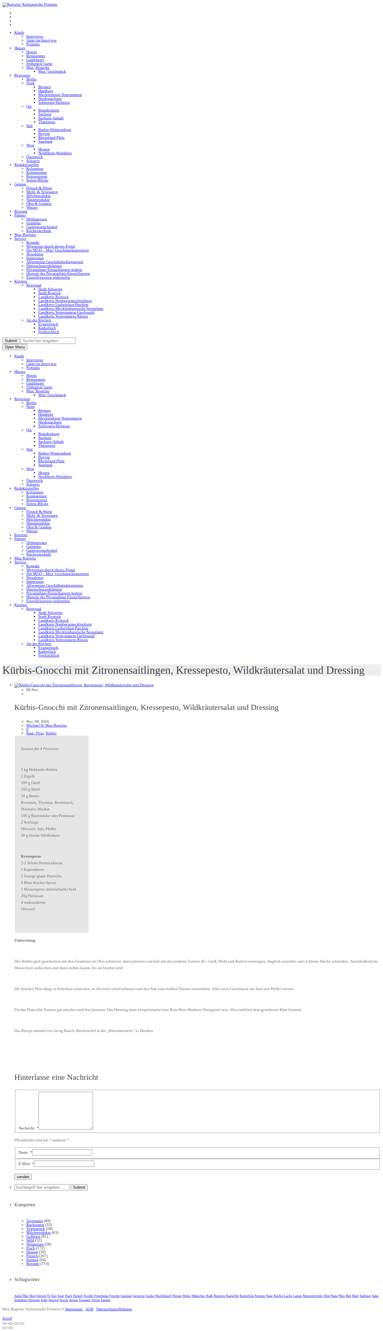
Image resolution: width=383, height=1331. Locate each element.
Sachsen (44, 114)
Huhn (187, 1296)
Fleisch (32, 1256)
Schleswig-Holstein (54, 102)
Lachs (288, 1296)
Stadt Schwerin (50, 289)
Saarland (45, 141)
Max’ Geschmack (52, 71)
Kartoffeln (247, 1296)
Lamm (297, 1296)
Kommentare (36, 172)
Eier (54, 1296)
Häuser (19, 48)
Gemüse (126, 1296)
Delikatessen (36, 219)
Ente (61, 1296)
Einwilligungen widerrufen (48, 277)
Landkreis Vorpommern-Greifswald (66, 312)
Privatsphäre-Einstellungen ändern (54, 269)
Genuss (20, 184)
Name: (25, 1152)
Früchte (114, 1296)
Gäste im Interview (41, 40)
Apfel (18, 1296)
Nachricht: (29, 1128)
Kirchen (20, 281)
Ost (29, 106)
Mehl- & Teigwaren (42, 192)
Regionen (22, 75)
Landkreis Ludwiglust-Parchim (63, 304)
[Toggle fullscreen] (16, 1323)
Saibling (365, 1296)
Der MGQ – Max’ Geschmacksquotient (57, 250)
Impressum (35, 258)
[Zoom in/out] (21, 1323)
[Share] (10, 1323)
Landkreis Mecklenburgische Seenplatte (71, 308)
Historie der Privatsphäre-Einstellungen (58, 273)
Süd (29, 126)
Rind (355, 1296)
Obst (326, 1296)
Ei (48, 1296)
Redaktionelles (26, 164)
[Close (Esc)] (4, 1323)
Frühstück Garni (39, 63)
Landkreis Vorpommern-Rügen (63, 316)
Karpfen (219, 1296)
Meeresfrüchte (313, 1296)
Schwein (34, 1300)
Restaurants (35, 56)
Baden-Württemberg (54, 129)
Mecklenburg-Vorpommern (60, 94)
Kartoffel (232, 1296)
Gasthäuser (35, 59)
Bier (26, 1296)
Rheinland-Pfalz (51, 137)
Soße (44, 1300)
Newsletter (34, 254)
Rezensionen (36, 176)
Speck (64, 1300)
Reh (348, 1296)
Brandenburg (49, 110)
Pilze (341, 1296)
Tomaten (85, 1300)
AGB (89, 1309)
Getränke (33, 223)
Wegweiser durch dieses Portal (50, 246)
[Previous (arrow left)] (4, 1328)
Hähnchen (199, 1296)
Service (20, 238)
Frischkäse (101, 1296)
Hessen (44, 149)
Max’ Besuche (37, 67)
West (30, 145)
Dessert (32, 1252)
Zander (105, 1300)
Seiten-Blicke (37, 180)
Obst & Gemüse (38, 203)
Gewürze (139, 1296)
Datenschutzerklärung (44, 265)
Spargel (53, 1300)
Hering (177, 1296)
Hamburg (45, 91)
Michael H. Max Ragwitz (46, 725)
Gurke (150, 1296)
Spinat (73, 1300)
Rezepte (21, 211)
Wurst (96, 1300)
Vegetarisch (35, 1228)
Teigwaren (34, 1221)
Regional (33, 285)
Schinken (20, 1300)
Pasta (334, 1296)
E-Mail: (26, 1163)
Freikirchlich (48, 332)
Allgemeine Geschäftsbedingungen (54, 262)
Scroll (7, 1318)
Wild (30, 1240)
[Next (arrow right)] (10, 1328)
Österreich (34, 157)
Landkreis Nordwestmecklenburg (65, 300)
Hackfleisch (163, 1296)
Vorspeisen (35, 1244)
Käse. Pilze (35, 733)
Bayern (44, 133)
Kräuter (260, 1296)
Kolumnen (34, 168)
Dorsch (41, 1296)
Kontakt (32, 242)
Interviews (34, 36)
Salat (375, 1296)
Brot (33, 1296)
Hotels (31, 52)
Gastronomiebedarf (41, 227)
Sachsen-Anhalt (51, 118)
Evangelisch (48, 324)
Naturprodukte (38, 199)
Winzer (32, 207)
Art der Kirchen (38, 320)
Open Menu (15, 347)
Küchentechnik (38, 230)
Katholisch (47, 328)
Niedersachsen (50, 98)
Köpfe (19, 32)
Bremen (44, 87)
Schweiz (33, 160)
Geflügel (33, 1236)
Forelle (88, 1296)
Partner (20, 215)
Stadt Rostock (49, 293)
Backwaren (35, 1224)
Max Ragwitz (25, 234)
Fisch (30, 1248)
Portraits (33, 44)
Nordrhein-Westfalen (55, 153)
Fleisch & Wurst (39, 188)
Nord (30, 83)
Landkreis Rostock (53, 297)
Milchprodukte (38, 195)
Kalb (209, 1296)
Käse (269, 1296)
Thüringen (46, 122)
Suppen (32, 1259)
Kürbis (51, 733)
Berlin (31, 79)
